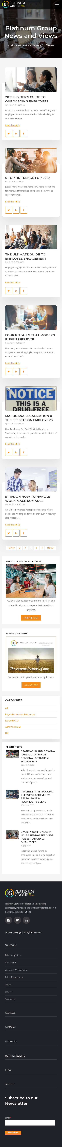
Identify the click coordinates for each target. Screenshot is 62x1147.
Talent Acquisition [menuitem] (13, 955)
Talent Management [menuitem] (14, 977)
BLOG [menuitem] (8, 1070)
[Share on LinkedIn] (16, 133)
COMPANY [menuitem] (10, 1027)
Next (49, 547)
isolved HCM (12, 720)
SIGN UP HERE (31, 685)
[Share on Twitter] (8, 133)
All (6, 708)
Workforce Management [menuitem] (16, 970)
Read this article (12, 125)
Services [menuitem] (9, 991)
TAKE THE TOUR (31, 618)
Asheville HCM (13, 726)
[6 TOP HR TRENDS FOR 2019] (31, 160)
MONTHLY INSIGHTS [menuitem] (15, 1055)
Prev (12, 547)
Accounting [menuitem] (10, 999)
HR (6, 733)
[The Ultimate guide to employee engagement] (31, 237)
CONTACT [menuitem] (10, 1084)
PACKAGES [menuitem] (10, 1012)
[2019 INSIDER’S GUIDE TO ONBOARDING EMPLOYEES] (31, 79)
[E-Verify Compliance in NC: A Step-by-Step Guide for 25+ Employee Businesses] (12, 850)
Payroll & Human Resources (20, 714)
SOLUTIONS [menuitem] (11, 945)
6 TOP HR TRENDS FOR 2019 (27, 178)
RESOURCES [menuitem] (11, 1041)
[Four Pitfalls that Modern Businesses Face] (31, 317)
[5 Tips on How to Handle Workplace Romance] (31, 479)
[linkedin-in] (26, 920)
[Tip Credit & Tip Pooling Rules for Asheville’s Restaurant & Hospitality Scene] (12, 810)
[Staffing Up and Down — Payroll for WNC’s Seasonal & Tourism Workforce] (12, 770)
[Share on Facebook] (23, 133)
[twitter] (17, 920)
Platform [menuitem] (9, 984)
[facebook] (8, 920)
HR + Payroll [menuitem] (10, 962)
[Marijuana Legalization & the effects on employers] (31, 398)
